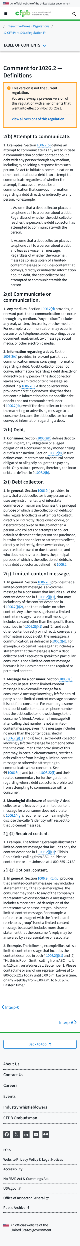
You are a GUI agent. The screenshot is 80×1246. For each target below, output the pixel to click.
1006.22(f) (47, 773)
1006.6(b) (15, 773)
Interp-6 (66, 1022)
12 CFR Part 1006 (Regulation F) (24, 32)
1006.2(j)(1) (46, 597)
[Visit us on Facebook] (6, 1133)
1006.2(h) (44, 438)
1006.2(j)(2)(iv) (49, 878)
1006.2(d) (48, 309)
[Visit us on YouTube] (36, 1133)
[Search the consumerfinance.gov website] (74, 13)
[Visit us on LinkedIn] (26, 1133)
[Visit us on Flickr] (45, 1133)
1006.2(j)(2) (14, 607)
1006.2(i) (44, 490)
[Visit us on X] (16, 1133)
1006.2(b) (44, 145)
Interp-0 (12, 1007)
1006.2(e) (55, 453)
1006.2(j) (28, 386)
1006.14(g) (14, 815)
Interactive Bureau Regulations (28, 26)
